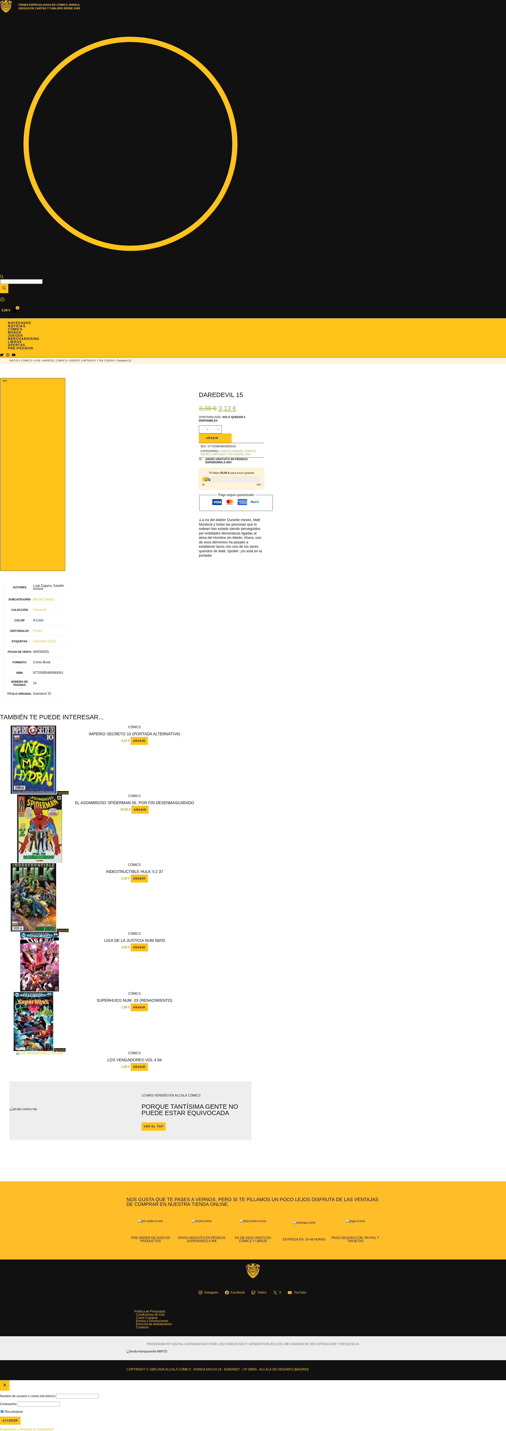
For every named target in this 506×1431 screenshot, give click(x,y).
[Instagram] (7, 355)
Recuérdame (13, 1411)
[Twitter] (2, 355)
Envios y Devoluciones (152, 1321)
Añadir (212, 438)
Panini (37, 630)
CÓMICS (26, 360)
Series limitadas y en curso (92, 360)
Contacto (142, 1327)
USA (38, 360)
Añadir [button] (140, 809)
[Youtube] (13, 355)
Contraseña (8, 1404)
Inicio (13, 360)
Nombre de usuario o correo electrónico (27, 1396)
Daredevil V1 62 (44, 641)
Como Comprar (147, 1317)
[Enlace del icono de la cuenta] (2, 299)
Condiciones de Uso (150, 1314)
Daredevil (40, 609)
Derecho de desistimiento (154, 1324)
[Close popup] (4, 1385)
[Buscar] (4, 288)
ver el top (153, 1126)
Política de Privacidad (149, 1311)
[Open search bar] (2, 277)
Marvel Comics (55, 360)
